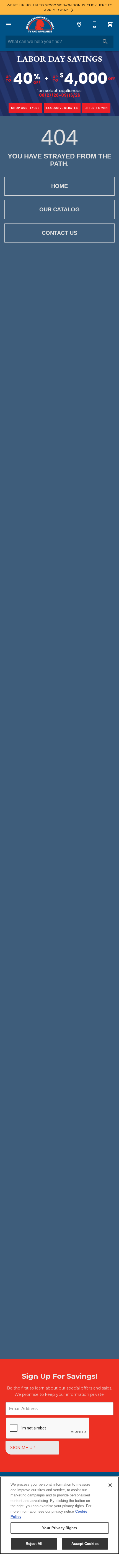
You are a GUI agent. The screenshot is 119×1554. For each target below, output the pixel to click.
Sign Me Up (22, 1447)
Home (59, 186)
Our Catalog (59, 209)
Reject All (34, 1544)
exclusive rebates (62, 108)
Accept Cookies (85, 1544)
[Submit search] (105, 42)
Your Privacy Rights (59, 1528)
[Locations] (79, 24)
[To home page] (39, 24)
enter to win (96, 108)
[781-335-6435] (94, 24)
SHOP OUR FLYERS (25, 108)
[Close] (110, 1485)
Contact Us (59, 233)
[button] (8, 24)
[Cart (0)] (110, 24)
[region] (59, 1515)
